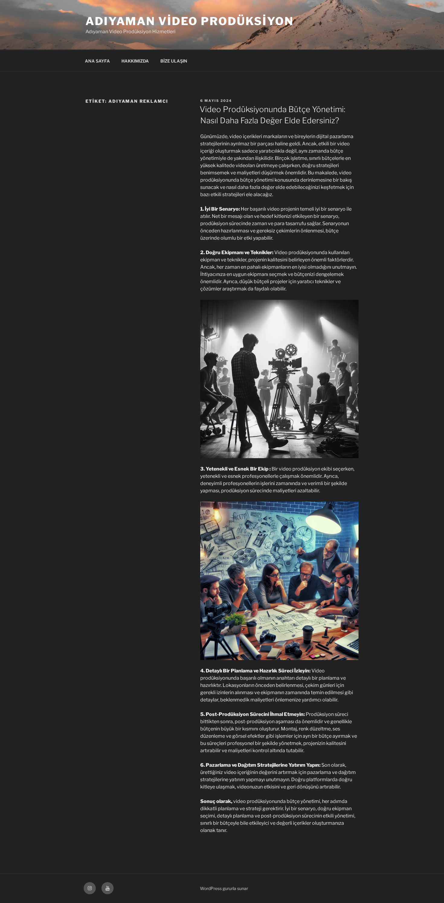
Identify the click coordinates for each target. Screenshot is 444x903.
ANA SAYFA (97, 60)
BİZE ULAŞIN (173, 60)
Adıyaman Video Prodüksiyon (189, 21)
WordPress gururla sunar (224, 888)
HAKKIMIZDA (135, 60)
